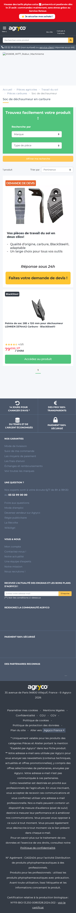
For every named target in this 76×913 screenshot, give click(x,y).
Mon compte (12, 546)
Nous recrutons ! (14, 571)
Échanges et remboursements (23, 466)
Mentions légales (54, 710)
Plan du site (18, 730)
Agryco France (53, 730)
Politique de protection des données (36, 725)
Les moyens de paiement (20, 456)
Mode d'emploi (13, 507)
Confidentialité (25, 715)
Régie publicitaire (15, 517)
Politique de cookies (36, 720)
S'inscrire (65, 593)
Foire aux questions (16, 502)
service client (46, 47)
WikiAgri (9, 527)
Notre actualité (14, 556)
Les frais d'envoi (14, 461)
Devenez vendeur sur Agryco (22, 512)
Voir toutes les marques (19, 471)
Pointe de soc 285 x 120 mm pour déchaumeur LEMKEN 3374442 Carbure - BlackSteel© (34, 325)
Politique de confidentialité (37, 847)
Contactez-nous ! (15, 551)
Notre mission (13, 566)
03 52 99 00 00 (12, 47)
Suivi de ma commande (19, 451)
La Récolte (11, 522)
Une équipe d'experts (17, 561)
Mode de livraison (15, 446)
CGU (43, 715)
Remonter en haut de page (38, 389)
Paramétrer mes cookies (22, 710)
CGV (53, 715)
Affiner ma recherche (38, 158)
